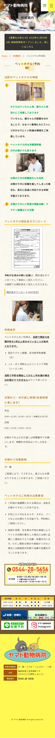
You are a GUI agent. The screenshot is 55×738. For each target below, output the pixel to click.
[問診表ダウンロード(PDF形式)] (27, 248)
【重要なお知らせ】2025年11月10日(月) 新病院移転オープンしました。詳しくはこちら (27, 42)
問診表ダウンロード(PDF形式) (22, 292)
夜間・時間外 (14, 615)
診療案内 (17, 56)
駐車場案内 (41, 615)
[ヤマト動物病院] (29, 5)
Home (4, 56)
